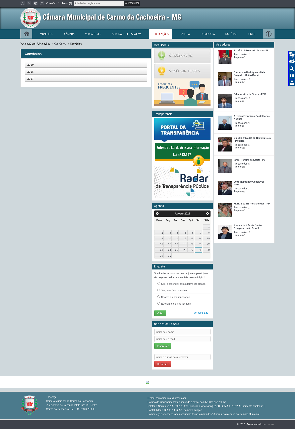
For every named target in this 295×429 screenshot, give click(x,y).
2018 (30, 71)
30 (161, 255)
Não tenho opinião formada (176, 303)
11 (176, 238)
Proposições (240, 54)
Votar (160, 313)
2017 (30, 78)
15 (208, 238)
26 (184, 250)
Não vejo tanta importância (175, 297)
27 (192, 250)
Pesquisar (133, 3)
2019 (30, 64)
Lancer (271, 424)
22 (208, 244)
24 (169, 250)
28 (200, 250)
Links (251, 34)
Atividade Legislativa (126, 34)
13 (192, 238)
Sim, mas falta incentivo (174, 290)
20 (192, 244)
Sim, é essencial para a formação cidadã (183, 284)
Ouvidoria (208, 34)
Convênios (60, 43)
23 (161, 250)
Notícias (231, 34)
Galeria (185, 34)
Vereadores (93, 34)
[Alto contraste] (35, 3)
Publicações (160, 34)
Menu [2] (67, 3)
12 (184, 238)
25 (176, 250)
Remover (163, 364)
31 (169, 255)
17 (169, 244)
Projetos (238, 57)
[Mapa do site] (42, 3)
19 (184, 244)
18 (176, 244)
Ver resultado (201, 312)
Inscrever (163, 346)
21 (200, 244)
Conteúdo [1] (53, 3)
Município (46, 34)
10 (169, 238)
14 (200, 238)
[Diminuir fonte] (22, 3)
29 (208, 250)
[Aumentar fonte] (29, 3)
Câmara (69, 34)
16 (161, 244)
